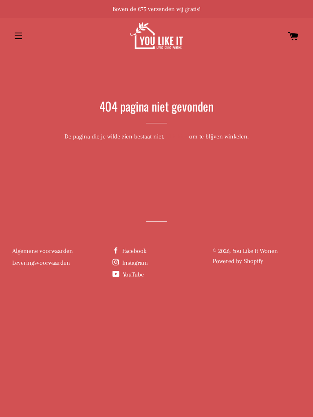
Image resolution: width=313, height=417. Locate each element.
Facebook (133, 251)
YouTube (132, 274)
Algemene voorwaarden (42, 251)
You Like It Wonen (255, 251)
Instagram (134, 262)
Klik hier (176, 136)
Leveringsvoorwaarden (41, 262)
